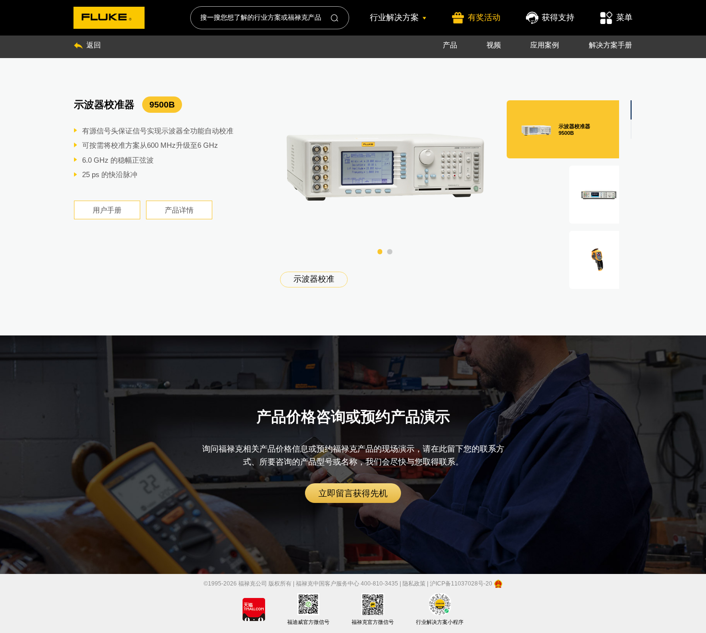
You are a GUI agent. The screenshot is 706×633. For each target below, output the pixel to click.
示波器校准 (313, 279)
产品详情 (179, 210)
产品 (450, 45)
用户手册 (107, 210)
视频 (494, 45)
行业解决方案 (394, 17)
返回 (93, 45)
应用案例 (544, 45)
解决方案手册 (610, 45)
